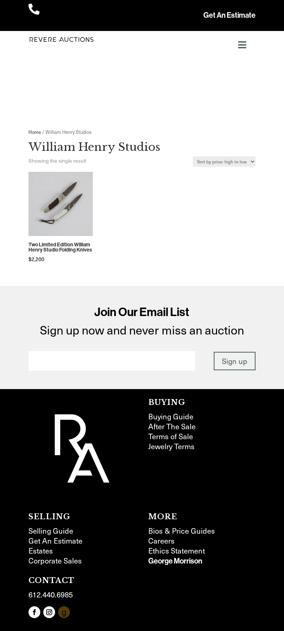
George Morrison (175, 560)
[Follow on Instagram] (49, 612)
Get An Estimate (229, 15)
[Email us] (64, 612)
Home (34, 132)
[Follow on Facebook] (34, 612)
